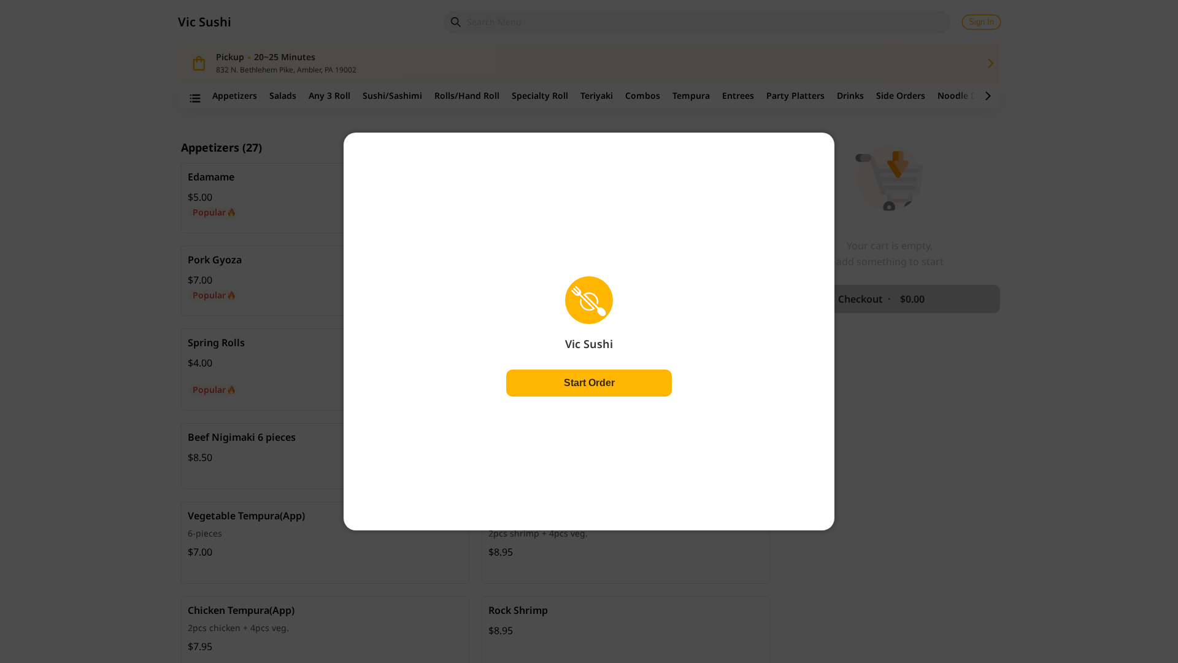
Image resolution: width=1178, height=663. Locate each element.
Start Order (589, 383)
